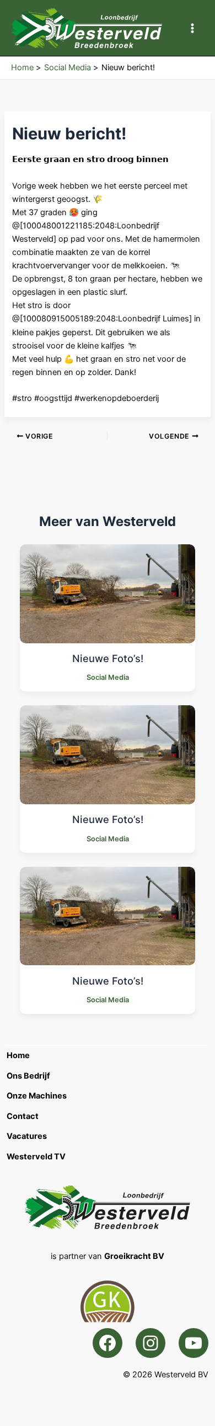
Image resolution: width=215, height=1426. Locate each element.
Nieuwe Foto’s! (107, 658)
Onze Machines (37, 1096)
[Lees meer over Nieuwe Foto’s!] (107, 593)
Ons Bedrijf (28, 1076)
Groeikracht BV (134, 1256)
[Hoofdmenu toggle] (192, 28)
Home (18, 1055)
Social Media (108, 677)
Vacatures (27, 1136)
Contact (23, 1116)
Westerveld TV (36, 1157)
